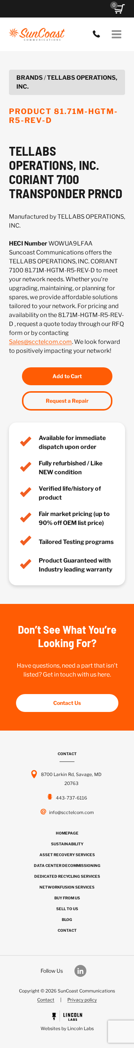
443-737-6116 (98, 34)
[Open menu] (116, 34)
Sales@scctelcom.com (40, 341)
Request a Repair (67, 401)
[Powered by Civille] (67, 1021)
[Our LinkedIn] (84, 971)
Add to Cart (67, 376)
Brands (29, 77)
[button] (119, 9)
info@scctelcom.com (71, 812)
